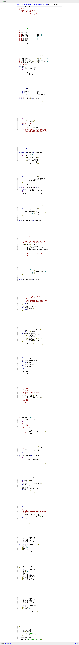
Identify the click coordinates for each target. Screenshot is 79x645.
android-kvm (19, 4)
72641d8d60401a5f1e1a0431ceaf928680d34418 (35, 4)
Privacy (8, 643)
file (36, 6)
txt (75, 643)
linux (24, 4)
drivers (46, 4)
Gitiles (5, 643)
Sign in (77, 1)
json (77, 643)
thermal (50, 4)
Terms (11, 643)
